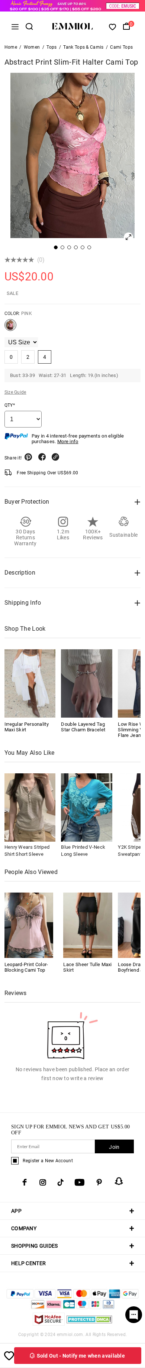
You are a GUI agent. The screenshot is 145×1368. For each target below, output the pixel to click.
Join (114, 1147)
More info (67, 441)
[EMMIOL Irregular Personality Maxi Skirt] (30, 683)
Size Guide (15, 392)
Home (10, 47)
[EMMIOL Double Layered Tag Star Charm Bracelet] (86, 683)
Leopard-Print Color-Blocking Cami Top (26, 967)
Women (32, 47)
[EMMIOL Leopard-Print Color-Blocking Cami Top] (29, 924)
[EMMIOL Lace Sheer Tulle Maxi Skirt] (87, 924)
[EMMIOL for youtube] (79, 1182)
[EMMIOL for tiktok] (60, 1182)
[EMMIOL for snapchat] (119, 1181)
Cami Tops (121, 47)
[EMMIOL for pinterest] (99, 1182)
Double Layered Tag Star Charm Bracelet (83, 726)
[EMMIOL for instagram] (42, 1182)
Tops (51, 47)
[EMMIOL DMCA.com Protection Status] (89, 1323)
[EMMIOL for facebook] (24, 1182)
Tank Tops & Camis (83, 47)
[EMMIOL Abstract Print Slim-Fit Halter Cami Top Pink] (10, 328)
